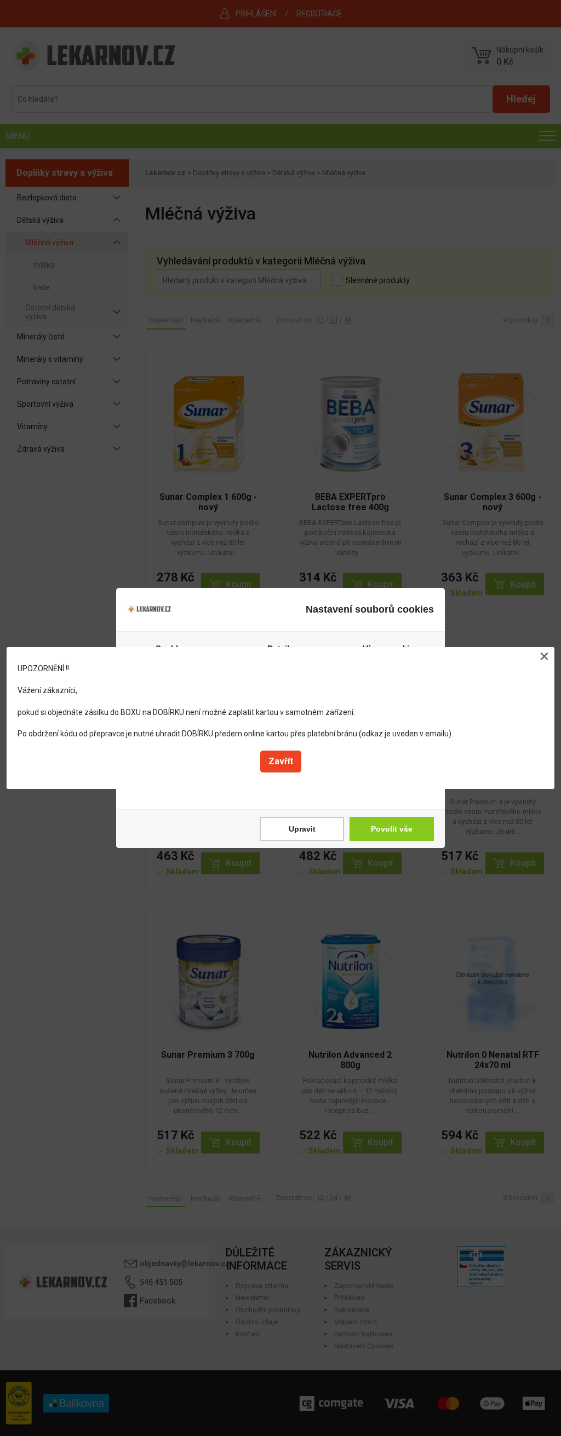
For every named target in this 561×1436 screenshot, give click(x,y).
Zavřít (280, 761)
